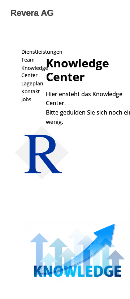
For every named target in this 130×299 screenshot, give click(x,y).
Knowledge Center (34, 71)
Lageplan (32, 83)
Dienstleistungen (41, 51)
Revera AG (32, 13)
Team (28, 59)
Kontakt (30, 91)
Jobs (26, 99)
